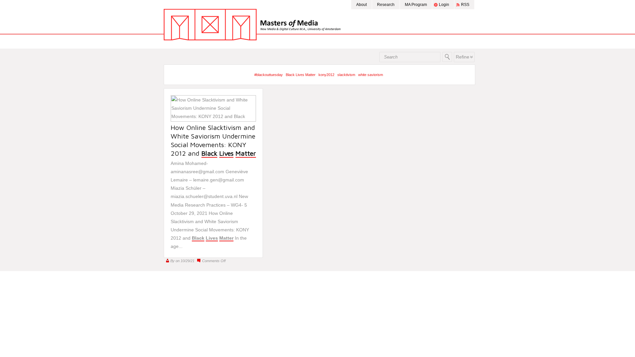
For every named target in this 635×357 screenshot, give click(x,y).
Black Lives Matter (301, 75)
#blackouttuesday (268, 75)
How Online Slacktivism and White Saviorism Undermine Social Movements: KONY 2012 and (213, 140)
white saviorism (370, 75)
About (361, 4)
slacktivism (346, 75)
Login (444, 4)
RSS (465, 4)
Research (386, 4)
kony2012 (326, 75)
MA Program (416, 4)
